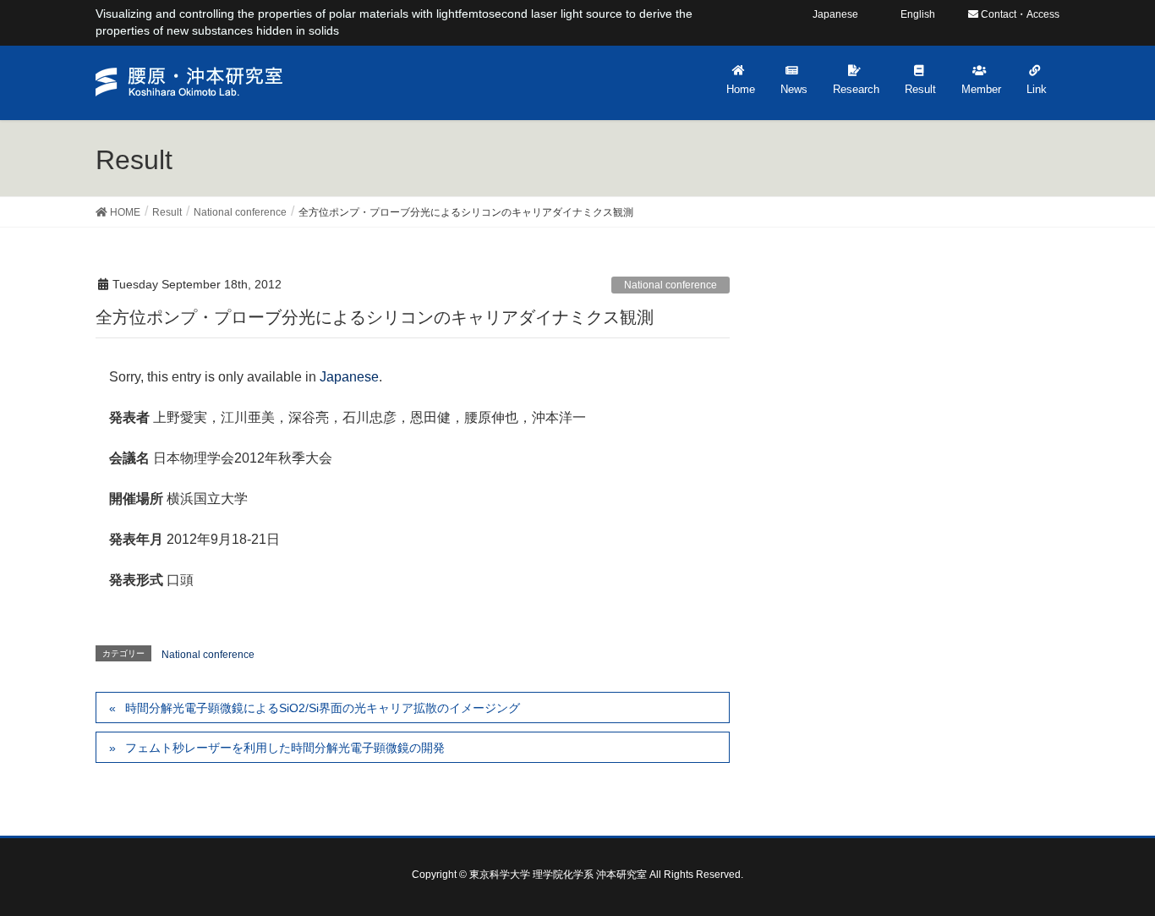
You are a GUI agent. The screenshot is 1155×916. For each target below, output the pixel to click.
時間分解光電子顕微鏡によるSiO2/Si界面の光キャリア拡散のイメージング (322, 708)
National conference (670, 285)
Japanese (349, 377)
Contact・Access (1018, 14)
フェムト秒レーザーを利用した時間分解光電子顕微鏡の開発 (285, 747)
